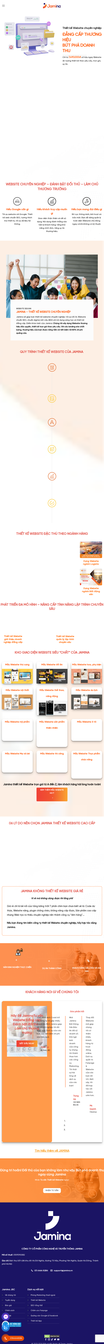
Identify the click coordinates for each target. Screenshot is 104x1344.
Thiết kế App (36, 1318)
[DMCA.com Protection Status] (52, 1333)
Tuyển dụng (10, 1297)
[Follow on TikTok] (52, 1336)
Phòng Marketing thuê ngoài (43, 1292)
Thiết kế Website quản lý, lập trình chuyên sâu (65, 639)
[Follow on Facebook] (46, 1336)
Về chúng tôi (10, 1292)
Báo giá (8, 1302)
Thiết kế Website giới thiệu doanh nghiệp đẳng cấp (13, 639)
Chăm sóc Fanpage (39, 1307)
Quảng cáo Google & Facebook (44, 1312)
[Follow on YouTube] (58, 1336)
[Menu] (3, 6)
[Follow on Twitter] (55, 1336)
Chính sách (9, 1307)
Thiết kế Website (38, 1297)
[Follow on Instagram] (49, 1336)
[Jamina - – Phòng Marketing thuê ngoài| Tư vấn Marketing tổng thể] (52, 6)
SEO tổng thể (36, 1302)
